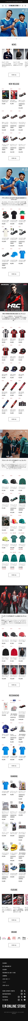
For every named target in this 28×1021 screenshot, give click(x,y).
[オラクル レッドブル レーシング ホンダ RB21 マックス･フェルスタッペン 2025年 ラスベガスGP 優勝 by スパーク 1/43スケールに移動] (22, 139)
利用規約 (4, 963)
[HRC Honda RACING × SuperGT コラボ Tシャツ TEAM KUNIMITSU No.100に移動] (5, 333)
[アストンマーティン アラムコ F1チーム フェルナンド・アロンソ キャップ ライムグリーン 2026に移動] (5, 539)
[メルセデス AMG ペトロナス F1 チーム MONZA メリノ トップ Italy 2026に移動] (22, 215)
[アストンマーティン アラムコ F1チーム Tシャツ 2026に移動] (14, 539)
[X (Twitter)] (25, 991)
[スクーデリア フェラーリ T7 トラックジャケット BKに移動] (22, 670)
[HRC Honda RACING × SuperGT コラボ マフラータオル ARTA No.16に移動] (5, 404)
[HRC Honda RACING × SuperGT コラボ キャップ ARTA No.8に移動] (22, 369)
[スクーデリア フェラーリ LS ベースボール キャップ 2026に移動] (5, 634)
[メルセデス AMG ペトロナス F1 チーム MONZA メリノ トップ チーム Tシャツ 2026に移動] (14, 215)
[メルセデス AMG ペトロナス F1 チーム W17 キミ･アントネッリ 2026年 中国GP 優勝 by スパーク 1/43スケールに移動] (14, 232)
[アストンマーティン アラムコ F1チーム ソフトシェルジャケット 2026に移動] (14, 558)
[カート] (25, 5)
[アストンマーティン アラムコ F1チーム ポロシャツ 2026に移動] (22, 539)
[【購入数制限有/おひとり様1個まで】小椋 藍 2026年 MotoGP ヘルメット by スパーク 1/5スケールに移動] (14, 708)
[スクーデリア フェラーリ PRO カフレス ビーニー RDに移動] (14, 652)
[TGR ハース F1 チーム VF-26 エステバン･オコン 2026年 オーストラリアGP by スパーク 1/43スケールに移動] (5, 117)
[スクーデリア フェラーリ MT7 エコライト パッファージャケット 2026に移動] (22, 652)
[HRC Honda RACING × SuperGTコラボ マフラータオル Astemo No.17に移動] (22, 386)
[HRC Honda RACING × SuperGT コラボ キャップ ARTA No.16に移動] (14, 369)
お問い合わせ (5, 985)
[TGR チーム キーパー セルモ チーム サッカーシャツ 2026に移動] (5, 729)
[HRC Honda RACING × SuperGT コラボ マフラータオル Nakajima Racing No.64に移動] (14, 386)
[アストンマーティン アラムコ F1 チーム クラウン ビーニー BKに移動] (5, 499)
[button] (3, 6)
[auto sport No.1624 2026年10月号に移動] (14, 95)
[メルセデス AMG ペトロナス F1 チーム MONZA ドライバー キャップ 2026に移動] (5, 215)
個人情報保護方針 (6, 966)
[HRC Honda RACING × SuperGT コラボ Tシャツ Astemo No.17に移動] (22, 333)
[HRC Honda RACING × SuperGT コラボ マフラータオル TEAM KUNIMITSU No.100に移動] (5, 386)
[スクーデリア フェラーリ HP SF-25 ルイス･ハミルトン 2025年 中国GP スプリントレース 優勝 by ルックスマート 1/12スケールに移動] (22, 706)
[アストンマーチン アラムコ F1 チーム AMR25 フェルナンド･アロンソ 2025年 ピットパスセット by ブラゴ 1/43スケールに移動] (22, 499)
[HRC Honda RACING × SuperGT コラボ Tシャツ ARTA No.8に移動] (5, 351)
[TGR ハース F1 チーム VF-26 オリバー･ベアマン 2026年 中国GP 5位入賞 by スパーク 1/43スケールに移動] (22, 95)
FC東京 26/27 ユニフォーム (14, 1)
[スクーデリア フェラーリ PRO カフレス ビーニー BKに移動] (5, 652)
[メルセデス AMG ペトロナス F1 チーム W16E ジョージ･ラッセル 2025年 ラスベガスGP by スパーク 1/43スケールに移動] (5, 254)
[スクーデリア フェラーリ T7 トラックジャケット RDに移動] (14, 670)
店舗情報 (4, 976)
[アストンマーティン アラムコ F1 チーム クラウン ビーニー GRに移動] (22, 481)
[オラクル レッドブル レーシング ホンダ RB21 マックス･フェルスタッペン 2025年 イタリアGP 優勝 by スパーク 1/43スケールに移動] (14, 139)
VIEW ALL (14, 75)
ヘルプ (4, 982)
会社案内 (4, 969)
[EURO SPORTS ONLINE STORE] (14, 1006)
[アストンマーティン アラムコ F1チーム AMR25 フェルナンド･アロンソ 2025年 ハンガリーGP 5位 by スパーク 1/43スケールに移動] (14, 499)
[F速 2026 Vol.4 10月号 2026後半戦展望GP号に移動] (5, 95)
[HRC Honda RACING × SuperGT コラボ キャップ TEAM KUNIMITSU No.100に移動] (14, 351)
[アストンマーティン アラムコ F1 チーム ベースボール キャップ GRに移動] (5, 481)
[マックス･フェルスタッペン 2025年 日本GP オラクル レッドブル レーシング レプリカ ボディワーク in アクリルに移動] (5, 706)
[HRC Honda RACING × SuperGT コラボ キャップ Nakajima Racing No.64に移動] (22, 351)
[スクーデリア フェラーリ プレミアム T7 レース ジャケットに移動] (5, 670)
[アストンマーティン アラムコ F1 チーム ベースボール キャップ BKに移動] (14, 481)
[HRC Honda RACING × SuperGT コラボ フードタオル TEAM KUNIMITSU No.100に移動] (22, 404)
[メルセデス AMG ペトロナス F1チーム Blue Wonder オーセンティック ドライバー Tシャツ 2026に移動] (22, 254)
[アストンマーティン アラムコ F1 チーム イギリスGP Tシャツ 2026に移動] (5, 521)
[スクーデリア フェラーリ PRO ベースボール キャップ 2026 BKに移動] (14, 634)
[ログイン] (22, 5)
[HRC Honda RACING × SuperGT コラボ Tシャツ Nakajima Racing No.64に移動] (14, 333)
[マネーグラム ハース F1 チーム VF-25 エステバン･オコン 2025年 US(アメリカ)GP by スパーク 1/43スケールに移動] (22, 117)
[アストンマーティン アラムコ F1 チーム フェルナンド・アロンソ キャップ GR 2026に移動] (22, 521)
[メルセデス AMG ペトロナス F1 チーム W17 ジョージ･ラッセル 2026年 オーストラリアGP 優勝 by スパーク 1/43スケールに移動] (22, 232)
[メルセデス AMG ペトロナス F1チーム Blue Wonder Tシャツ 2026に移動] (5, 751)
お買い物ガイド (6, 979)
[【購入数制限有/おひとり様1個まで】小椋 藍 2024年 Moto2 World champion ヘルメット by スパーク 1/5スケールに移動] (22, 729)
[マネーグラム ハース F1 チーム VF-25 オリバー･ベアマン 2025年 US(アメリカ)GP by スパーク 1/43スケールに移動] (14, 117)
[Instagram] (22, 991)
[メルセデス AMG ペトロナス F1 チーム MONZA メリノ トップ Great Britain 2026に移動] (5, 232)
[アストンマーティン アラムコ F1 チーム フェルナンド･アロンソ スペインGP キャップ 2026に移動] (14, 521)
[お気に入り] (20, 5)
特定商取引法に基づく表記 (9, 972)
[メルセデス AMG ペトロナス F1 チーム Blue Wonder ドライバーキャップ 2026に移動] (14, 254)
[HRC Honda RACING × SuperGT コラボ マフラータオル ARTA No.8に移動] (14, 404)
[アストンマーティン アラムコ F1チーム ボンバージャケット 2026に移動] (5, 558)
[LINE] (25, 997)
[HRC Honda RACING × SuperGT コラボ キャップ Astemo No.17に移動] (5, 369)
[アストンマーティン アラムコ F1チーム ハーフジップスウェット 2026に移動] (22, 558)
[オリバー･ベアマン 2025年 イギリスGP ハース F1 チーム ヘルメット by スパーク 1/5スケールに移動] (5, 139)
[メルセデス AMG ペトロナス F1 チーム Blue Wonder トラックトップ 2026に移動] (14, 751)
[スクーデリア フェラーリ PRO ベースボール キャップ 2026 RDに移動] (22, 634)
